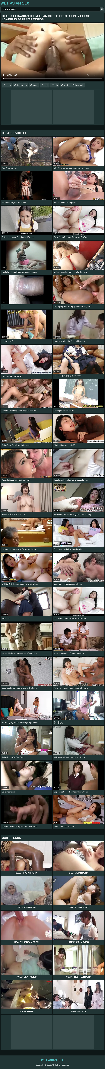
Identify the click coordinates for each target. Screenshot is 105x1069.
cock (46, 85)
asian (8, 85)
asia (56, 85)
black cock (78, 85)
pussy (35, 85)
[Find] (102, 9)
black (66, 85)
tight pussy (22, 85)
